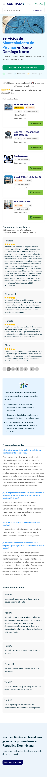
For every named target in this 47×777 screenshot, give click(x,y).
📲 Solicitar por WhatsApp (32, 4)
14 (32, 369)
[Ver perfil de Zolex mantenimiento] (8, 204)
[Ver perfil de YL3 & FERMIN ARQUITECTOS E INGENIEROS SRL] (8, 135)
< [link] (4, 369)
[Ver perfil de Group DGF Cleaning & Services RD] (8, 179)
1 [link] (8, 369)
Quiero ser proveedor (12, 762)
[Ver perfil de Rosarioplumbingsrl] (8, 159)
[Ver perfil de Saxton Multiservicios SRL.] (8, 107)
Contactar (37, 123)
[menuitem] (38, 10)
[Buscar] (5, 10)
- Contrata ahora (23, 67)
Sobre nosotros (20, 118)
